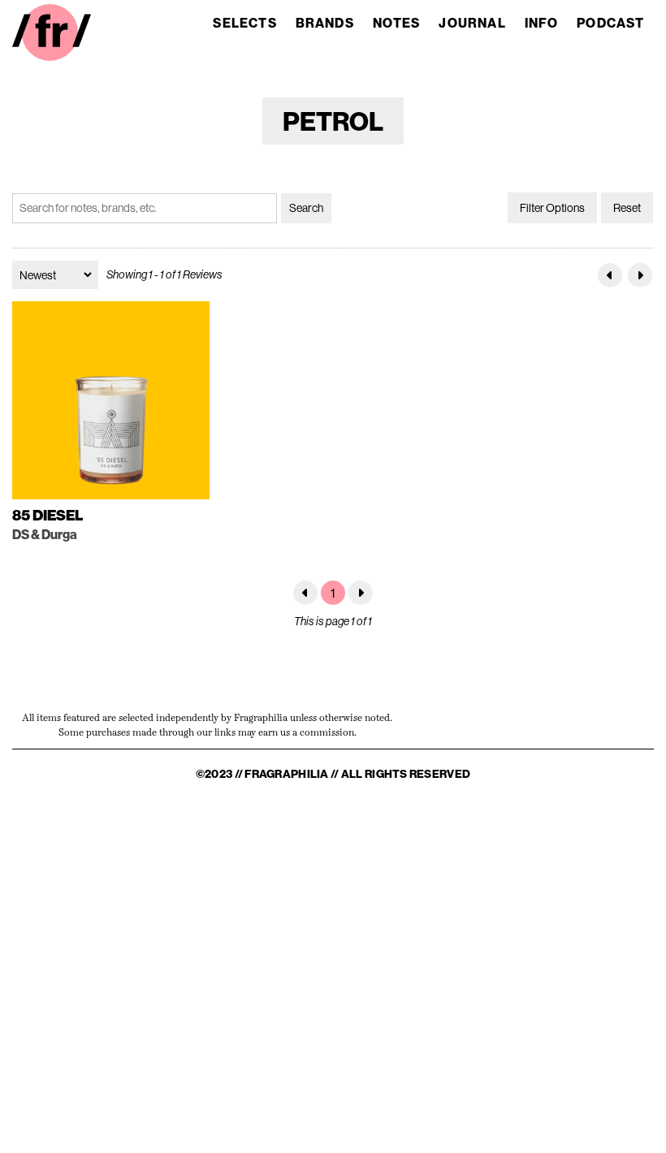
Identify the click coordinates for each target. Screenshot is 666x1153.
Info (542, 23)
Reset (627, 208)
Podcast (610, 23)
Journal (472, 23)
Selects (244, 23)
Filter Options (552, 208)
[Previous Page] (610, 275)
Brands (325, 23)
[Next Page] (640, 275)
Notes (397, 23)
